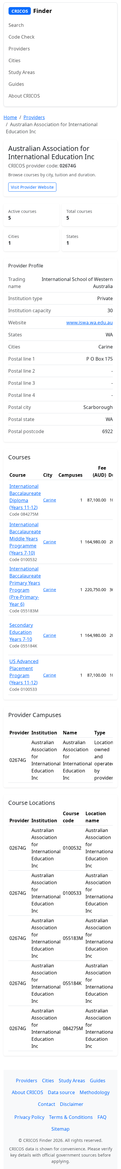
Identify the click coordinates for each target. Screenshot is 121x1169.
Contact (46, 1104)
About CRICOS (24, 96)
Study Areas (22, 72)
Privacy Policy (29, 1117)
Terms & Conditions (71, 1117)
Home (10, 117)
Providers (19, 48)
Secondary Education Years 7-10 (21, 632)
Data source (61, 1092)
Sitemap (60, 1129)
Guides (16, 84)
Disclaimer (71, 1104)
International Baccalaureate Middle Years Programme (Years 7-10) (25, 538)
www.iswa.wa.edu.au (89, 322)
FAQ (102, 1117)
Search (16, 25)
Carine (49, 500)
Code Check (22, 37)
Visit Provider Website (32, 187)
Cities (15, 60)
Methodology (95, 1092)
